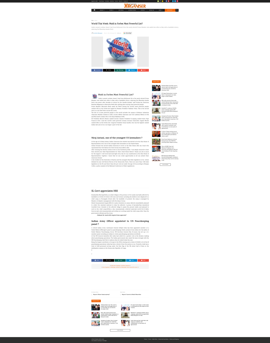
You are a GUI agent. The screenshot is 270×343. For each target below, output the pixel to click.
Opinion (143, 10)
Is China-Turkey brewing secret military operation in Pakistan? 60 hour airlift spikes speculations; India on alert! (170, 134)
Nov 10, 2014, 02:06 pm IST (110, 33)
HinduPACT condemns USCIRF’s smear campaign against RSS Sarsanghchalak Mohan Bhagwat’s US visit (140, 314)
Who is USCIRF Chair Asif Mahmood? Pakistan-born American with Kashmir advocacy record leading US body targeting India (170, 149)
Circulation (107, 1)
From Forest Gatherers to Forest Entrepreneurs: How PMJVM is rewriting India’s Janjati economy (169, 141)
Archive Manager (98, 33)
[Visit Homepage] (135, 6)
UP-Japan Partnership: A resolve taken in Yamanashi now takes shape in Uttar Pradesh (140, 306)
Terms (149, 339)
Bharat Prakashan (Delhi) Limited (98, 339)
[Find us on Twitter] (171, 1)
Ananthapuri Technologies (102, 340)
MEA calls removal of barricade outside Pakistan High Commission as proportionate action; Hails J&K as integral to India (109, 315)
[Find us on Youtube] (169, 1)
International (132, 10)
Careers (116, 1)
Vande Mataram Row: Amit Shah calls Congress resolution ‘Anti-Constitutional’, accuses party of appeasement (139, 323)
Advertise (112, 1)
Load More (120, 330)
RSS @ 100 (151, 10)
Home (92, 20)
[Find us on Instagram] (177, 1)
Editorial (121, 10)
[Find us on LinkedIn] (173, 1)
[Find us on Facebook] (166, 1)
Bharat (102, 10)
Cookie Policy (154, 339)
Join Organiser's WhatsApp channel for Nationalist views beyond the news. (120, 267)
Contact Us (125, 1)
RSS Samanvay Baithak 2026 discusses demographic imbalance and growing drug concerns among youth (170, 158)
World (111, 10)
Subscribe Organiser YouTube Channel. (120, 265)
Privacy (145, 339)
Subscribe (169, 10)
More (160, 10)
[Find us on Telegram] (175, 1)
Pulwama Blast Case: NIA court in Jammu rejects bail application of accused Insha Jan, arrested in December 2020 (108, 307)
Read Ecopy (101, 1)
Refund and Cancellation (163, 339)
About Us (120, 1)
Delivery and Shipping (174, 339)
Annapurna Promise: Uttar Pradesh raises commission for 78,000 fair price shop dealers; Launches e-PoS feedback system (109, 323)
